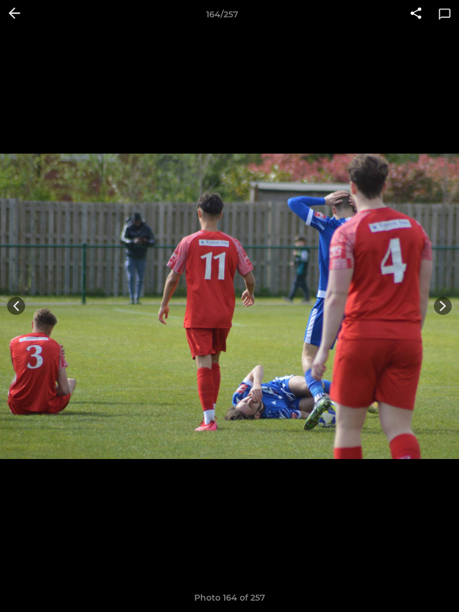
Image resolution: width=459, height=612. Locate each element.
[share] (416, 14)
